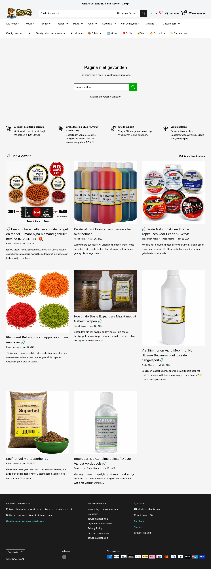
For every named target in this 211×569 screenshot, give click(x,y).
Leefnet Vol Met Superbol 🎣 (27, 458)
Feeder (44, 23)
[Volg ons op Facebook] (64, 557)
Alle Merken (76, 33)
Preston (60, 23)
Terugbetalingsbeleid (98, 518)
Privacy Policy (95, 528)
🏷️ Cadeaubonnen (179, 33)
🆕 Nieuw (112, 33)
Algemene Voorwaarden (100, 523)
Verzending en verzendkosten (103, 509)
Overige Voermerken (16, 33)
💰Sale (141, 33)
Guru (90, 23)
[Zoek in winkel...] (133, 87)
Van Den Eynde (129, 23)
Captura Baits (170, 23)
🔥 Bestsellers (157, 33)
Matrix (76, 23)
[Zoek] (143, 13)
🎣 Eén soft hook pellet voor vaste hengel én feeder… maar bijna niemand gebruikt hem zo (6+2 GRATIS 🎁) (37, 234)
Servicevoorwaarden (98, 533)
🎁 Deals (127, 33)
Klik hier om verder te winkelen (105, 96)
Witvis (29, 23)
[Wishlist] (161, 13)
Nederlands (13, 552)
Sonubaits (107, 23)
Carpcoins (93, 514)
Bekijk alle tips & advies (192, 156)
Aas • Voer (11, 23)
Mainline (150, 23)
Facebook (139, 521)
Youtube (138, 527)
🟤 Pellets (93, 33)
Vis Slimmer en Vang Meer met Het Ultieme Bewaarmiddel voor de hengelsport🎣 (167, 355)
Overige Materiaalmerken (49, 33)
